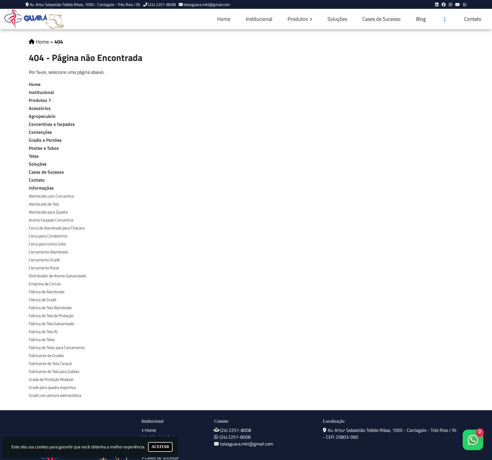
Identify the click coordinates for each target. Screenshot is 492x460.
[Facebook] (444, 4)
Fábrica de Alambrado (46, 292)
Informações (41, 187)
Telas (34, 156)
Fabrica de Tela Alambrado (50, 308)
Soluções (337, 19)
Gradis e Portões (45, 140)
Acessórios (40, 108)
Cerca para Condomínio (48, 236)
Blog (421, 19)
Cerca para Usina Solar (47, 244)
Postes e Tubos (44, 148)
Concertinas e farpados (52, 124)
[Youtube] (457, 4)
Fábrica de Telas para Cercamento (57, 347)
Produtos (298, 19)
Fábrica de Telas (42, 339)
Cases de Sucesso (381, 19)
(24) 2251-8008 (162, 4)
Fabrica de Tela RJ (43, 331)
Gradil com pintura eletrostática (55, 395)
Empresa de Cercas (45, 284)
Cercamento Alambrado (48, 252)
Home (223, 19)
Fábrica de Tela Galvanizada (51, 323)
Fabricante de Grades (46, 355)
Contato (472, 19)
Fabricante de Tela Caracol (50, 363)
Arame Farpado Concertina (51, 220)
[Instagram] (450, 4)
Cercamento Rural (44, 268)
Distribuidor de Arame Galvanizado (57, 276)
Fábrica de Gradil (42, 300)
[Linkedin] (436, 4)
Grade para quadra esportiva (52, 387)
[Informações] (445, 19)
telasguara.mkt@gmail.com (207, 4)
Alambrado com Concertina (51, 196)
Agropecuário (42, 116)
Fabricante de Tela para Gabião (54, 371)
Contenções (40, 132)
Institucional (259, 19)
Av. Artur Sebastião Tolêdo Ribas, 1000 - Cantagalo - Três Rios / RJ (85, 4)
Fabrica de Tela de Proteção (51, 316)
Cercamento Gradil (44, 260)
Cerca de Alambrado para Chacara (57, 228)
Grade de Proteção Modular (51, 379)
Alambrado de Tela (44, 204)
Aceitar (160, 447)
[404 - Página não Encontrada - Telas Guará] (34, 19)
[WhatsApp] (464, 4)
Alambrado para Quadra (48, 212)
